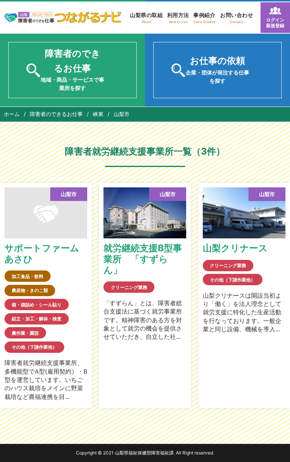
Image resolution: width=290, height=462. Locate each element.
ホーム (12, 114)
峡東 (98, 114)
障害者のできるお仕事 (56, 114)
